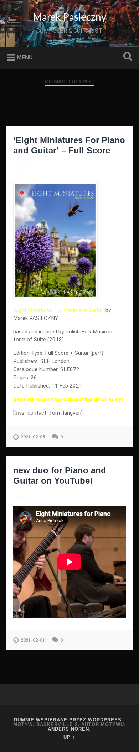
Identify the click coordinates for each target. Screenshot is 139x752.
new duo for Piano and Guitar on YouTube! (59, 475)
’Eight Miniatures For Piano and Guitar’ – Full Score (69, 145)
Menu (25, 57)
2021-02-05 (33, 437)
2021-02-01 (33, 640)
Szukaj (126, 57)
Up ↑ (69, 737)
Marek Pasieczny (69, 17)
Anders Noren (68, 729)
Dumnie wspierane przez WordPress (68, 719)
